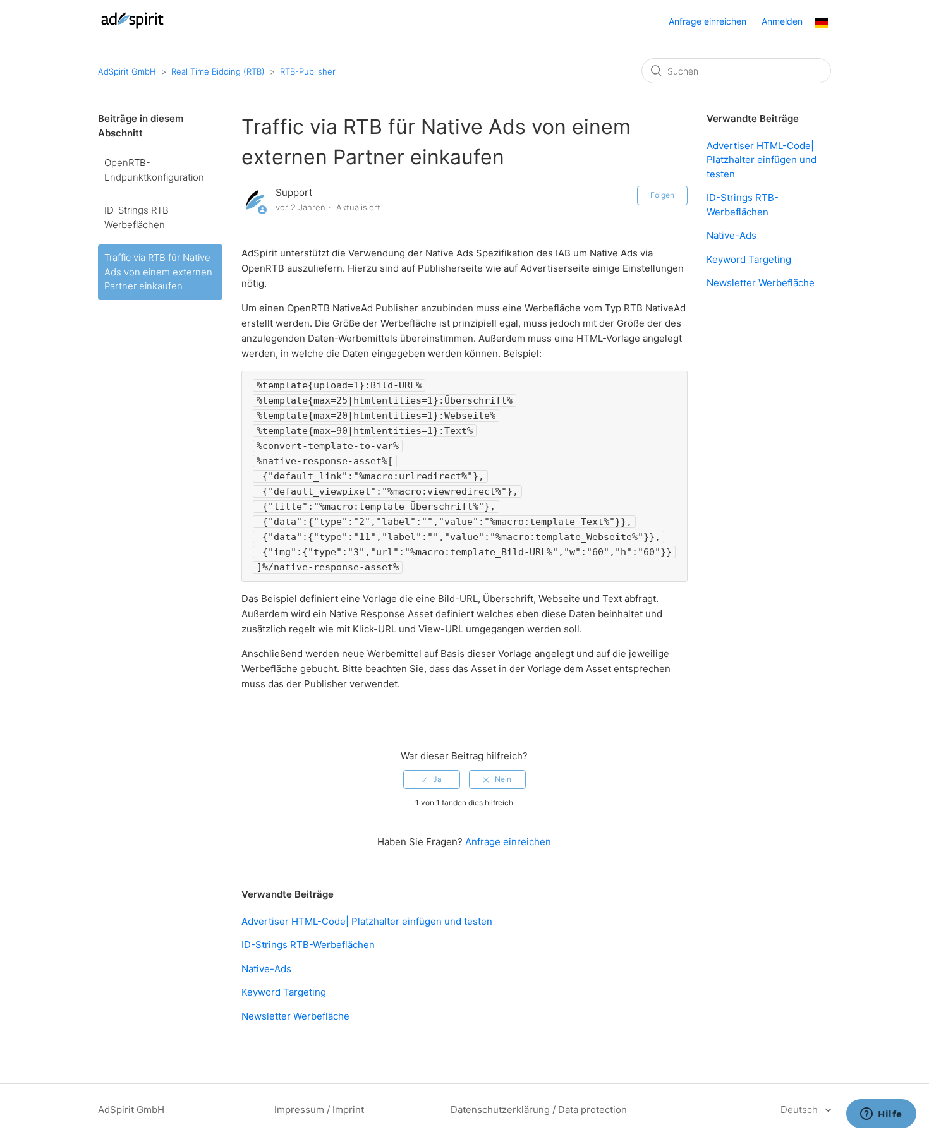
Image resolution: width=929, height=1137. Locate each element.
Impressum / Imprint (319, 1110)
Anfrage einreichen (707, 21)
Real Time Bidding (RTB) (218, 71)
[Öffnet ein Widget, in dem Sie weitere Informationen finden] (881, 1115)
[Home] (132, 29)
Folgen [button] (662, 195)
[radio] (431, 779)
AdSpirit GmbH (127, 71)
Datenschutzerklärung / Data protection (539, 1110)
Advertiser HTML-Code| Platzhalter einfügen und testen (366, 921)
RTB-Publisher (308, 71)
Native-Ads (266, 969)
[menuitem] (821, 24)
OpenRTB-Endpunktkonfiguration (154, 170)
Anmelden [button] (782, 21)
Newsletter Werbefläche (295, 1016)
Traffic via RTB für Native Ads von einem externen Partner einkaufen (158, 271)
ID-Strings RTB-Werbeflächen (138, 217)
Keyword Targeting (283, 992)
